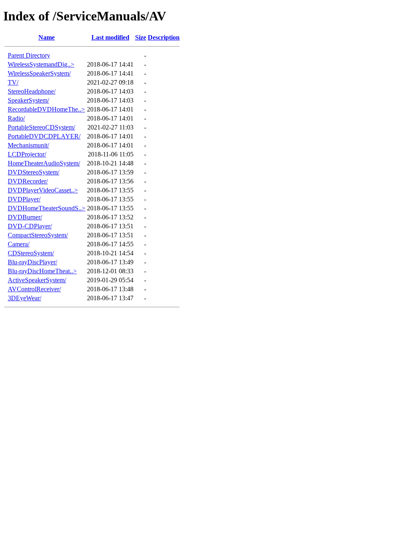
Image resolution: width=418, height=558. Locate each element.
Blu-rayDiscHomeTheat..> (42, 271)
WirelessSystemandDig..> (41, 64)
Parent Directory (29, 55)
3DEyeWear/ (24, 298)
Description (164, 37)
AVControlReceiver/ (34, 289)
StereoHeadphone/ (32, 91)
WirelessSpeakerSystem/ (39, 73)
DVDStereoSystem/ (33, 172)
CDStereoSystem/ (31, 253)
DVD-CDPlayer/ (30, 226)
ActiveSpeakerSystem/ (37, 280)
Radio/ (16, 118)
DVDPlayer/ (24, 199)
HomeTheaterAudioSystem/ (44, 163)
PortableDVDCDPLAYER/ (44, 136)
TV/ (13, 82)
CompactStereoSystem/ (38, 235)
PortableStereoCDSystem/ (41, 127)
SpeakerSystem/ (28, 100)
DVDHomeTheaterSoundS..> (46, 208)
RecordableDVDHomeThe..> (46, 109)
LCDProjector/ (27, 154)
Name (46, 37)
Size (140, 37)
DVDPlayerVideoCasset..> (43, 190)
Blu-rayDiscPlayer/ (32, 262)
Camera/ (18, 244)
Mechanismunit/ (28, 145)
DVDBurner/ (25, 217)
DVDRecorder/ (28, 181)
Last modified (110, 37)
